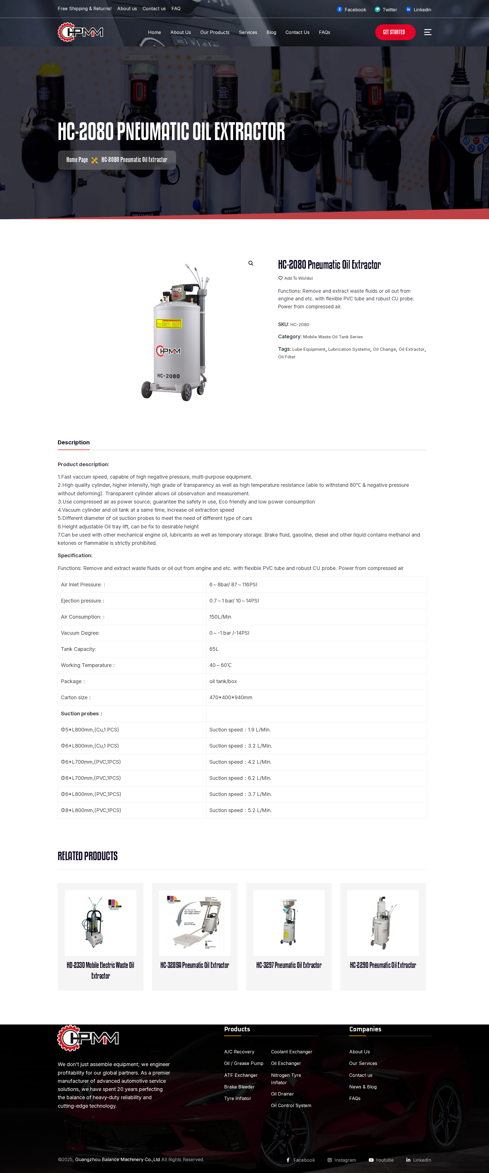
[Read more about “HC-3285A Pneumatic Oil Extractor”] (206, 933)
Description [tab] (74, 442)
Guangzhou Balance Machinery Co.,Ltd (117, 1159)
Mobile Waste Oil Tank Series (333, 336)
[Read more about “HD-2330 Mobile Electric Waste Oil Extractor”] (112, 933)
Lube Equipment (308, 349)
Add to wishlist (298, 278)
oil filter (286, 357)
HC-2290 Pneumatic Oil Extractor (383, 965)
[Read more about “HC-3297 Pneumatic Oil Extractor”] (300, 933)
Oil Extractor (411, 349)
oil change (384, 349)
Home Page (77, 160)
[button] (251, 263)
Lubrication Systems (349, 349)
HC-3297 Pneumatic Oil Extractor (288, 965)
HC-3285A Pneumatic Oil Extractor (194, 965)
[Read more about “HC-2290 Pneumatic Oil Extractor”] (394, 933)
